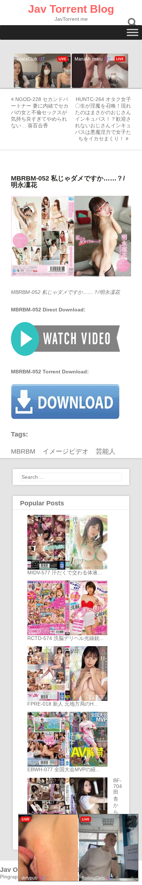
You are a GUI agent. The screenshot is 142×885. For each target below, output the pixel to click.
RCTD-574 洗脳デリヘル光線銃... (65, 638)
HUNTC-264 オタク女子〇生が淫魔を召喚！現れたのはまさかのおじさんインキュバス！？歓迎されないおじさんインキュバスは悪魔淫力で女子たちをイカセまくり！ (103, 118)
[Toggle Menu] (132, 32)
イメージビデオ (65, 451)
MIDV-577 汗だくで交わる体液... (64, 572)
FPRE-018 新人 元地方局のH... (62, 704)
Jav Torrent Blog (71, 9)
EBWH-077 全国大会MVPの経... (63, 769)
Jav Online (16, 869)
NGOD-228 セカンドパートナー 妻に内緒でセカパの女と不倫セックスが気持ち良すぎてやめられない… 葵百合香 (39, 112)
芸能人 (105, 451)
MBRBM (23, 451)
